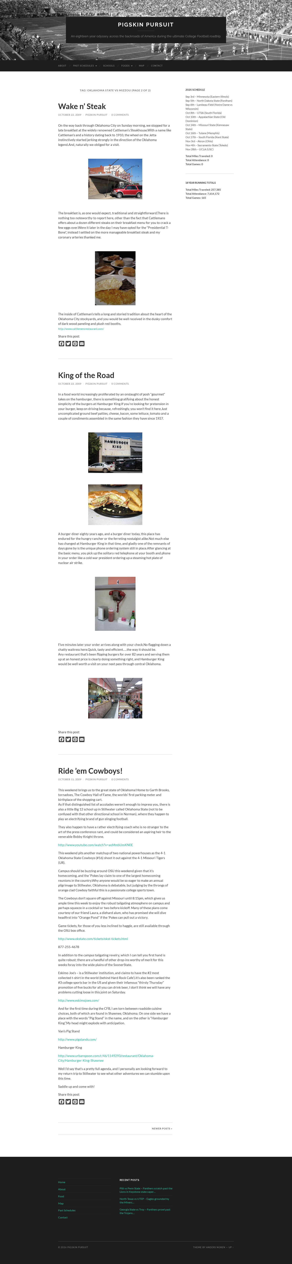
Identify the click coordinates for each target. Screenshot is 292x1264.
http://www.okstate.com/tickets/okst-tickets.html (93, 939)
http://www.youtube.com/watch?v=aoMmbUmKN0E (95, 845)
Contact (157, 65)
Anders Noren (215, 1247)
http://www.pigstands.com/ (77, 1039)
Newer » (162, 1128)
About (62, 65)
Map (141, 65)
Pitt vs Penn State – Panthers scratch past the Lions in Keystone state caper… (146, 1190)
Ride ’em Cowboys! (90, 770)
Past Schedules (83, 65)
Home (61, 1182)
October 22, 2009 (69, 114)
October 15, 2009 (69, 779)
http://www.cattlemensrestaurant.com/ (81, 328)
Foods (125, 65)
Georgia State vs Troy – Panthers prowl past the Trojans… (145, 1211)
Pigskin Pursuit (146, 24)
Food (61, 1196)
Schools (109, 65)
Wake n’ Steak (82, 106)
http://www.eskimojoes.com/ (78, 1000)
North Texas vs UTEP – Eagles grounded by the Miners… (144, 1200)
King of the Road (86, 375)
